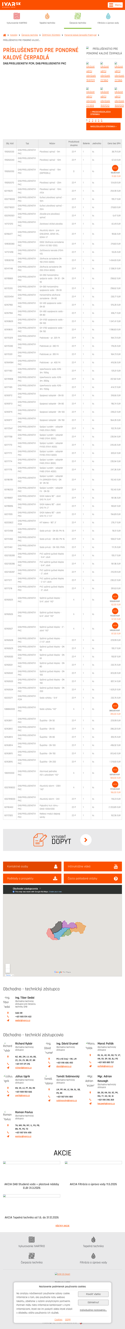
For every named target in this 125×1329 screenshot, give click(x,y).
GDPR (68, 1319)
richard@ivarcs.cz (23, 1067)
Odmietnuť (93, 1302)
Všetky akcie (62, 1225)
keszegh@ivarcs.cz (106, 1103)
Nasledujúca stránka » (103, 126)
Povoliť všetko (93, 1294)
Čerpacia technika (29, 35)
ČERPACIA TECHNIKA (51, 35)
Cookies (58, 1319)
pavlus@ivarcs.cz (23, 1136)
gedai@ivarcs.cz (22, 1020)
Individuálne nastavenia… (93, 1310)
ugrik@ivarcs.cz (22, 1095)
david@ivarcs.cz (63, 1066)
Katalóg (13, 35)
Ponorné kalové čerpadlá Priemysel (80, 35)
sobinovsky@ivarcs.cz (66, 1100)
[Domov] (11, 5)
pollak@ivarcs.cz (105, 1066)
